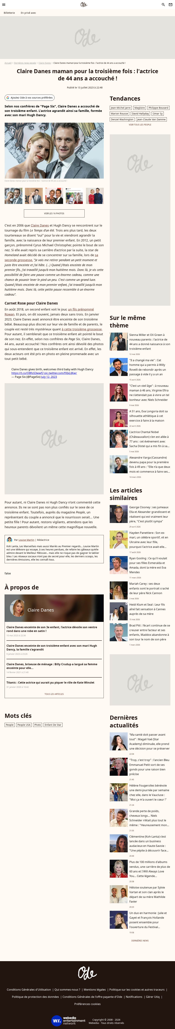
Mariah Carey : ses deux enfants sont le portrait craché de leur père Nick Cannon (149, 588)
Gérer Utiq (153, 997)
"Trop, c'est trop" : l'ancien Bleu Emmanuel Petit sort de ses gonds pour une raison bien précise (149, 767)
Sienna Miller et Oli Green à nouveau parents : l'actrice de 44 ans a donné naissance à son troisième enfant (149, 342)
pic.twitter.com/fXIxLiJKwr (60, 373)
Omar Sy (158, 113)
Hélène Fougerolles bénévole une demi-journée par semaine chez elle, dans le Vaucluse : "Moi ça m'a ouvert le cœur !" (149, 792)
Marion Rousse (119, 113)
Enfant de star (53, 724)
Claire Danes (45, 63)
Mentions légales (95, 989)
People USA (23, 724)
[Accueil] (84, 4)
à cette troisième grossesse (82, 329)
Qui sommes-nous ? (67, 989)
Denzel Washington (122, 119)
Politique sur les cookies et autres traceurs (137, 989)
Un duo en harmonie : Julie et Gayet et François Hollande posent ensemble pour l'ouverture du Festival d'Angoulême (148, 922)
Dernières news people (25, 63)
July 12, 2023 (49, 377)
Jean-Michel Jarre (121, 107)
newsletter (171, 5)
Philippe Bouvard (158, 107)
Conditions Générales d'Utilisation (29, 989)
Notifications (134, 997)
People (10, 724)
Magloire (139, 107)
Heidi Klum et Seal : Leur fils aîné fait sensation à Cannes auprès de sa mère (147, 609)
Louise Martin (26, 539)
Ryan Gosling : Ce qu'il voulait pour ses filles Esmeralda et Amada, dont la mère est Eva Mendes (148, 565)
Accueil (8, 63)
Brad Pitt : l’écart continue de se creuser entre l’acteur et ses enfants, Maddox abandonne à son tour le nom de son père (149, 632)
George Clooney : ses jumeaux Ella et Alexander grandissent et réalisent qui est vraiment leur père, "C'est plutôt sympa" (149, 514)
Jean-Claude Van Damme (151, 119)
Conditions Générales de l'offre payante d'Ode (92, 997)
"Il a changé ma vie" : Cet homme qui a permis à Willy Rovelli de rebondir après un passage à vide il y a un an (147, 367)
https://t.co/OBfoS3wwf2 (27, 373)
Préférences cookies (87, 1004)
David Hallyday (140, 113)
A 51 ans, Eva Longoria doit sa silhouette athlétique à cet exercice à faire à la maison (148, 415)
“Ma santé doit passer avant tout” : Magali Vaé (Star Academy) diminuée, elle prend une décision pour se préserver (149, 742)
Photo (37, 724)
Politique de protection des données (35, 997)
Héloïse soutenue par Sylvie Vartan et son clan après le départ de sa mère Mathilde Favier (147, 894)
